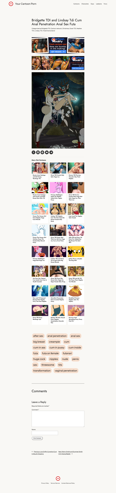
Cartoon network (56, 28)
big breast (39, 341)
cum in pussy (57, 347)
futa (35, 353)
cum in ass (39, 347)
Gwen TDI (73, 28)
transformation (42, 370)
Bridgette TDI (46, 28)
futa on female (50, 353)
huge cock (39, 358)
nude (65, 358)
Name (33, 429)
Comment (35, 410)
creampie (54, 341)
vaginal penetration (66, 370)
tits (60, 364)
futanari (67, 353)
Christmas (65, 28)
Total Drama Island (49, 31)
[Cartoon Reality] (58, 53)
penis (75, 358)
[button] (33, 152)
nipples (54, 358)
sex (35, 364)
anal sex (75, 335)
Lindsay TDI (38, 31)
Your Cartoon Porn (25, 3)
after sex (38, 335)
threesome (48, 364)
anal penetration (57, 335)
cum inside (75, 347)
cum (66, 341)
